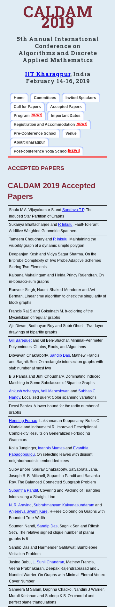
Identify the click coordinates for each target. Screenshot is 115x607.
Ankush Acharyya (24, 391)
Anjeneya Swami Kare (28, 511)
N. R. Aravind (20, 505)
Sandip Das (60, 355)
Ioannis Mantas (51, 448)
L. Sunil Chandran (48, 562)
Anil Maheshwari (55, 391)
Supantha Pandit (23, 490)
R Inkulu (65, 224)
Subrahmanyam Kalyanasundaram (64, 505)
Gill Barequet (20, 340)
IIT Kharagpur (47, 74)
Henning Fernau (23, 420)
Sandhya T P (73, 210)
